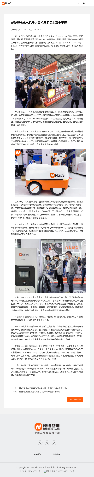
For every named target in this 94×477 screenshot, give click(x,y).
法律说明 (56, 454)
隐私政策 (37, 454)
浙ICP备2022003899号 (30, 471)
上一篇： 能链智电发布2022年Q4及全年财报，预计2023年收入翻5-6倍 (39, 388)
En (79, 3)
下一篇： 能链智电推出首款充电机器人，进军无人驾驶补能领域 (35, 392)
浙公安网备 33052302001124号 (60, 471)
